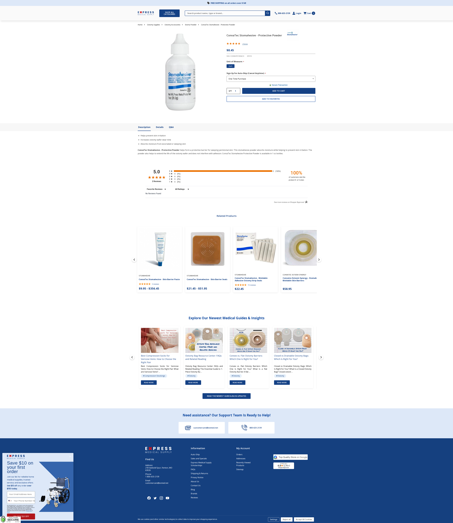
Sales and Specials (199, 458)
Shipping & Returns (199, 473)
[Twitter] (155, 498)
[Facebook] (149, 498)
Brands (194, 493)
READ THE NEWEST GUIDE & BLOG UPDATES (226, 396)
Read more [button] (149, 382)
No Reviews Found (153, 193)
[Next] (319, 259)
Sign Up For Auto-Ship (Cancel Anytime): (246, 73)
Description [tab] (144, 127)
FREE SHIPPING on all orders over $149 (228, 3)
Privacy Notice (197, 477)
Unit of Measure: (235, 61)
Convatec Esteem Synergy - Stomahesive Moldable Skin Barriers (302, 279)
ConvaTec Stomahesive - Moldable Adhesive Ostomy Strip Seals (251, 279)
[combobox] (10, 501)
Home (140, 25)
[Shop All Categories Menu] (160, 13)
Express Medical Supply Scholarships (201, 464)
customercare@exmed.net (156, 483)
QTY (230, 91)
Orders (239, 454)
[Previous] (134, 259)
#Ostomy (191, 376)
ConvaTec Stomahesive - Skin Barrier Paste (159, 279)
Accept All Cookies (304, 519)
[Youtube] (167, 498)
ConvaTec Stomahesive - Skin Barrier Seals (207, 279)
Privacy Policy (29, 510)
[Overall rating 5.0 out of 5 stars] (233, 44)
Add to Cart (278, 91)
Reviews (194, 497)
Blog (193, 489)
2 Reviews (245, 44)
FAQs (193, 469)
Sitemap (239, 469)
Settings (273, 519)
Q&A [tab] (171, 127)
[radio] (226, 171)
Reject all (287, 519)
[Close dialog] (70, 456)
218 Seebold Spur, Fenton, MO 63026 (158, 469)
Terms (8, 511)
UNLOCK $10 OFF (21, 516)
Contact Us (196, 485)
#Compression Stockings (154, 376)
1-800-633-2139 (152, 476)
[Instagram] (161, 498)
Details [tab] (159, 127)
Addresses (240, 458)
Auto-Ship (195, 454)
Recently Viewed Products (243, 464)
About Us (195, 481)
